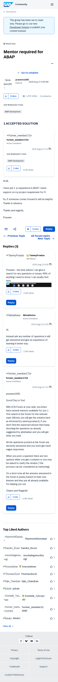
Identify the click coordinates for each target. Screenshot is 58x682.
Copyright (14, 658)
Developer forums (19, 27)
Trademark (14, 666)
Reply (11, 302)
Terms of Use (43, 650)
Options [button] (51, 64)
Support (44, 666)
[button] (6, 96)
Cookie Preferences (14, 675)
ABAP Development (13, 112)
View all (7, 626)
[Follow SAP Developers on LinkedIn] (37, 641)
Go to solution (29, 72)
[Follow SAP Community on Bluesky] (26, 641)
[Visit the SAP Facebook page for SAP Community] (21, 641)
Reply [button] (49, 229)
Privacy (14, 650)
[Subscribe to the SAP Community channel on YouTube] (31, 641)
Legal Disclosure (44, 658)
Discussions (11, 12)
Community (21, 4)
